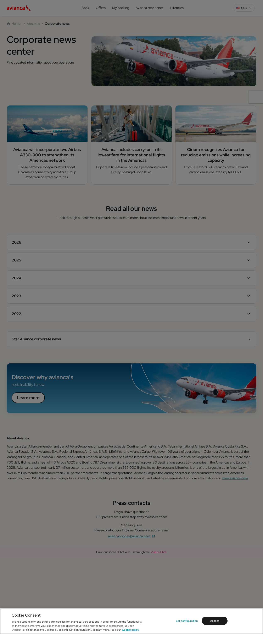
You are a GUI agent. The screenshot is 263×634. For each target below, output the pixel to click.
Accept (214, 621)
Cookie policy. (130, 630)
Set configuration (187, 621)
